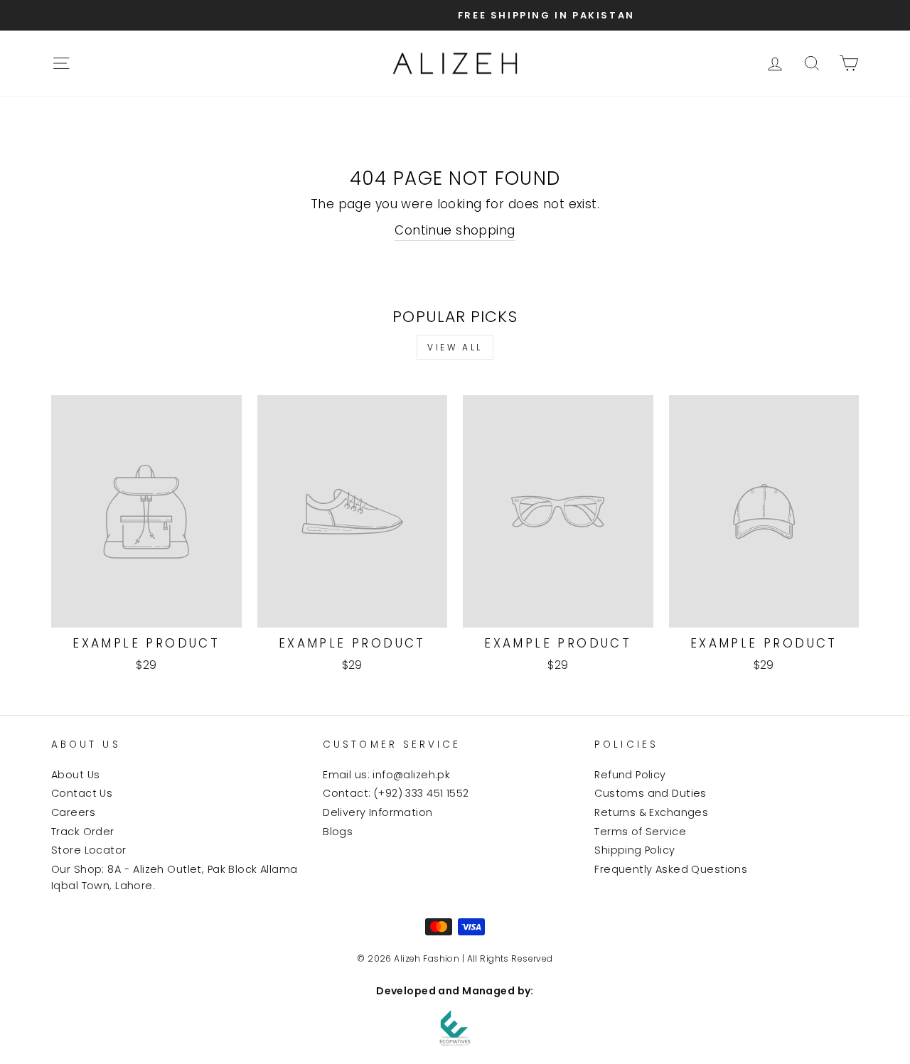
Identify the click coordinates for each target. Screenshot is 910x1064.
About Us (75, 775)
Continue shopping (455, 230)
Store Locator (89, 850)
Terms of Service (640, 831)
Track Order (82, 831)
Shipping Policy (634, 850)
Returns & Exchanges (651, 812)
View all (455, 347)
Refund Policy (630, 775)
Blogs (338, 831)
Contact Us (81, 793)
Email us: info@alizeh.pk (386, 775)
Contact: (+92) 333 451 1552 (396, 793)
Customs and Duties (650, 793)
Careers (73, 812)
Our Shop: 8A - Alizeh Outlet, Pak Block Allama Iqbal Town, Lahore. (174, 877)
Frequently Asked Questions (670, 869)
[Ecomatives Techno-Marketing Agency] (455, 1028)
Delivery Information (378, 812)
